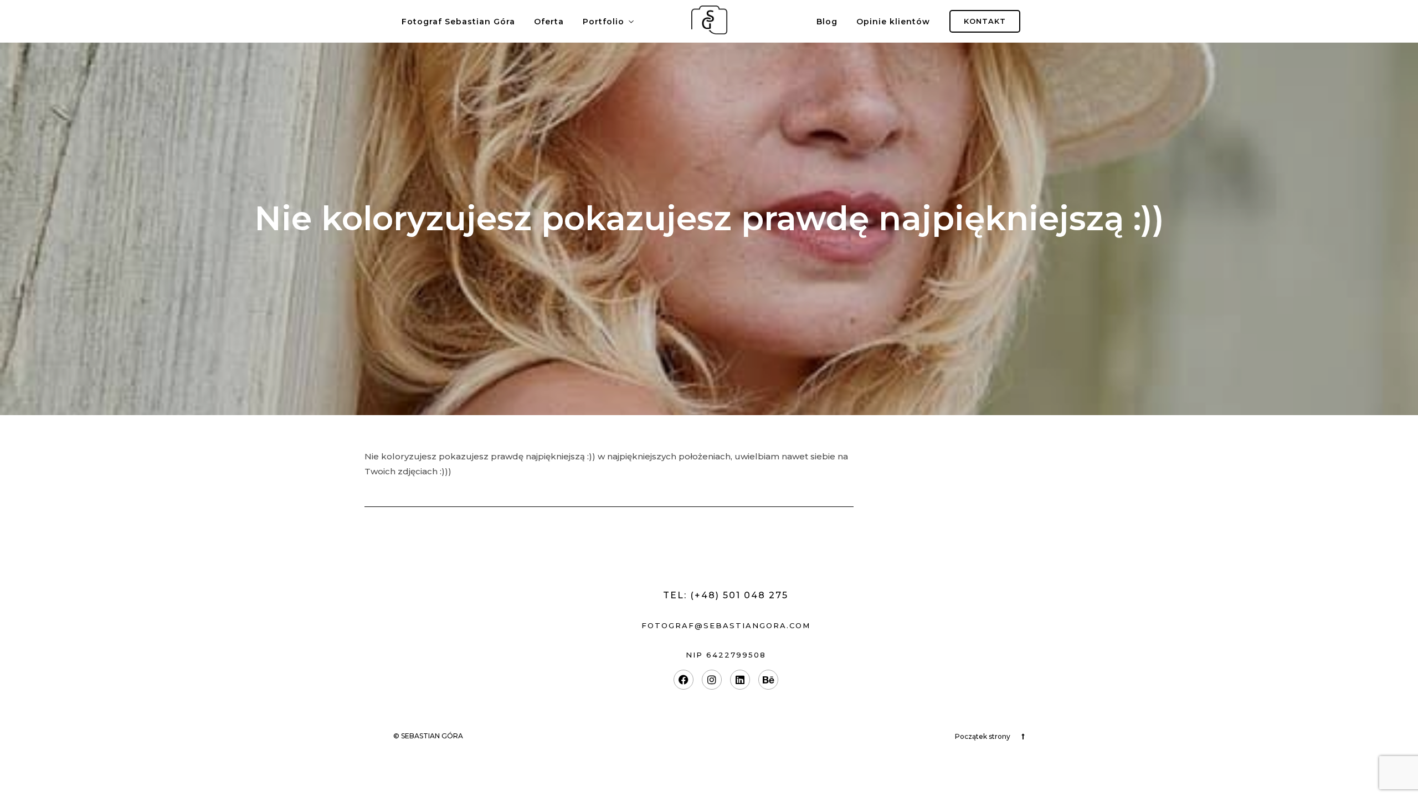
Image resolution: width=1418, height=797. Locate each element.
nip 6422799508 (726, 654)
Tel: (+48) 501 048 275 (725, 595)
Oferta (549, 22)
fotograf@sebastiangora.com (725, 625)
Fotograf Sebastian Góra (458, 22)
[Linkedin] (740, 680)
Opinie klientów (893, 22)
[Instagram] (712, 680)
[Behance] (768, 680)
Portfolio (603, 22)
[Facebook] (683, 680)
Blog (827, 22)
